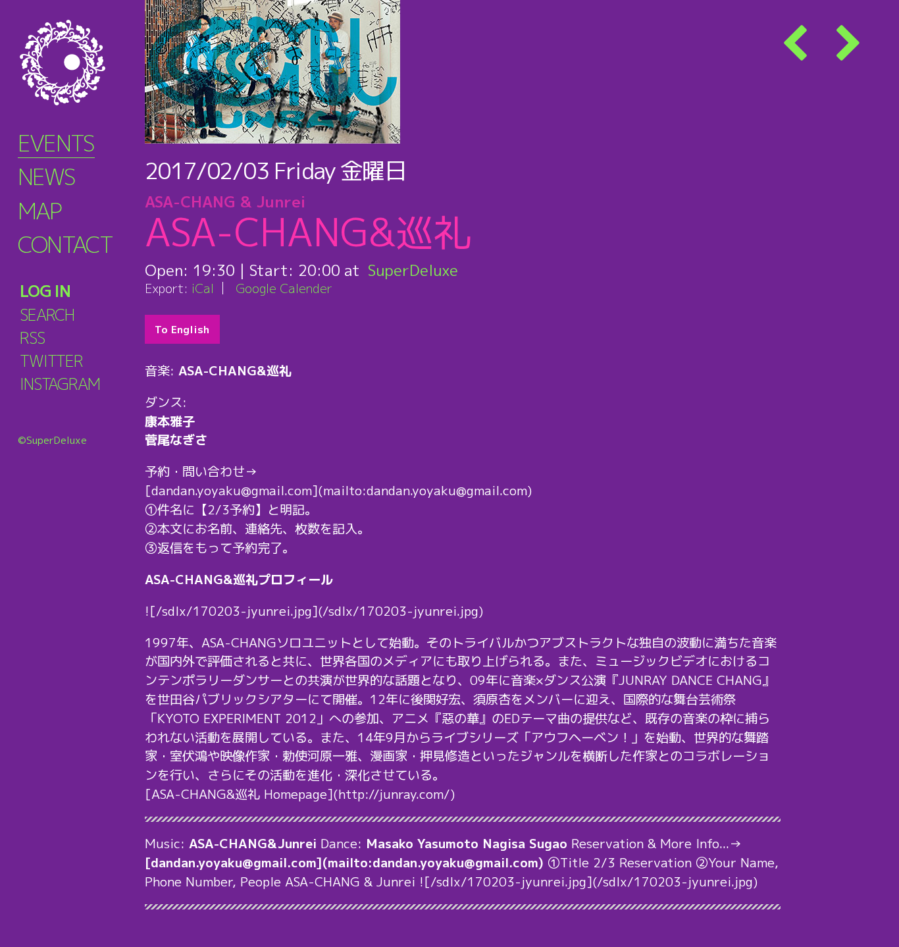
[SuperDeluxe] (79, 62)
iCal (203, 288)
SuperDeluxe (413, 270)
